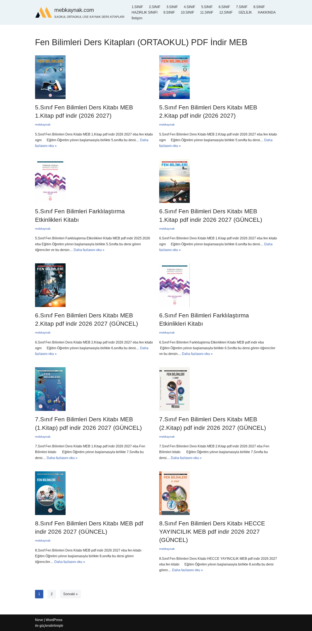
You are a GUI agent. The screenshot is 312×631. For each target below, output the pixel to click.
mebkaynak (43, 124)
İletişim (137, 18)
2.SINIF (154, 7)
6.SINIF (224, 7)
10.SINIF (187, 12)
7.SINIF (241, 7)
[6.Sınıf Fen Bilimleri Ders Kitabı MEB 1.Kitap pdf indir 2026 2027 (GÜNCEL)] (218, 181)
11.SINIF (206, 12)
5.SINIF (207, 7)
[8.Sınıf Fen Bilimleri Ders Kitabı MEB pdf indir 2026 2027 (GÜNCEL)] (94, 493)
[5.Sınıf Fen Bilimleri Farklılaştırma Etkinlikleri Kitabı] (94, 181)
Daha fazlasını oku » (89, 250)
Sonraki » (70, 594)
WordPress (54, 620)
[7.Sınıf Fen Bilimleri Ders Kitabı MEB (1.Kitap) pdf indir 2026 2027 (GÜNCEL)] (94, 389)
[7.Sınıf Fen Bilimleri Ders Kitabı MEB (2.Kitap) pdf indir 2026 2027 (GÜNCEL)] (218, 389)
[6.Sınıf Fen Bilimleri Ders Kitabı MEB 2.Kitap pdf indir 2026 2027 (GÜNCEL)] (94, 285)
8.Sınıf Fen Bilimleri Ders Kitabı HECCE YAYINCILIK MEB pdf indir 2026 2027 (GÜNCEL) (212, 531)
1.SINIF (137, 7)
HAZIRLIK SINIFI (144, 12)
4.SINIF (189, 7)
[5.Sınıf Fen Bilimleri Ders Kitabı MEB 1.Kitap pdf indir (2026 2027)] (94, 77)
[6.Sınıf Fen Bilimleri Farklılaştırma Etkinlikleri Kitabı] (218, 285)
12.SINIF (226, 12)
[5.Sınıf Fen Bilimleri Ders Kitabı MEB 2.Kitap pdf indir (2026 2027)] (218, 77)
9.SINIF (169, 12)
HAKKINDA (267, 12)
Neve (39, 620)
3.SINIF (172, 7)
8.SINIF (259, 7)
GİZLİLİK (245, 12)
